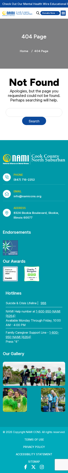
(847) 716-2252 (24, 179)
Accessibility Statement (34, 454)
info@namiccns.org (27, 196)
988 (43, 303)
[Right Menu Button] (63, 13)
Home (24, 51)
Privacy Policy (34, 446)
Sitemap (34, 461)
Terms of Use (34, 439)
